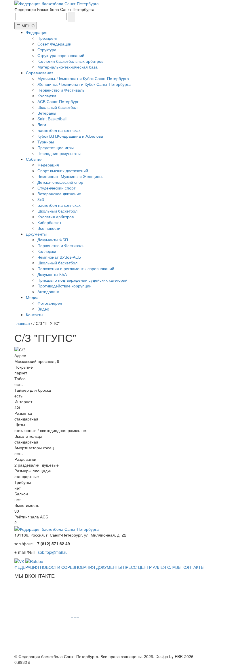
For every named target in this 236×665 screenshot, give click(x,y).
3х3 (40, 199)
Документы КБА (52, 274)
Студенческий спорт (56, 188)
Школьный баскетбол (57, 211)
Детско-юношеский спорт (61, 182)
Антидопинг (48, 291)
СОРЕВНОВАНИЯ (78, 567)
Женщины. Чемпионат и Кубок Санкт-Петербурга (84, 84)
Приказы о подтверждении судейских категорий (82, 280)
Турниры (45, 142)
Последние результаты (59, 153)
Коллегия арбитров (55, 216)
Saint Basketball (51, 119)
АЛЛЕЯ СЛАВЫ (167, 567)
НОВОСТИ (50, 567)
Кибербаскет (49, 222)
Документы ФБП (52, 239)
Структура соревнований (60, 55)
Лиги (41, 124)
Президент (47, 38)
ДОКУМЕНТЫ (109, 567)
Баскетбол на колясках (59, 130)
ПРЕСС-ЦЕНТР (137, 567)
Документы (36, 234)
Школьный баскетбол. (58, 107)
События (34, 159)
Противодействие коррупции (64, 286)
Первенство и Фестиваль (60, 90)
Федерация (36, 32)
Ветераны (46, 113)
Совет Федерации (54, 44)
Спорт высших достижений (62, 170)
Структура (46, 49)
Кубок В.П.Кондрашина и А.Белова (70, 136)
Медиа (32, 297)
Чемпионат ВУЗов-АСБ (59, 257)
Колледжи (46, 95)
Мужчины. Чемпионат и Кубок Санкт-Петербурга (83, 78)
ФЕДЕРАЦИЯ (26, 567)
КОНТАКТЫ (193, 567)
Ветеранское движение (59, 193)
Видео (43, 309)
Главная (22, 323)
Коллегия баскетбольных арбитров (70, 61)
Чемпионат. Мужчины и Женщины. (70, 176)
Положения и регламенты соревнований (75, 268)
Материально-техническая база (67, 67)
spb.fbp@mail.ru (53, 552)
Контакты (34, 314)
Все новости (48, 228)
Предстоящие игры (55, 147)
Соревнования (40, 72)
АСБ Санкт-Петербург (58, 101)
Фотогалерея (49, 303)
